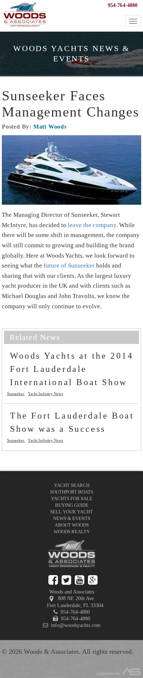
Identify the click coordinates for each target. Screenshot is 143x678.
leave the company (92, 225)
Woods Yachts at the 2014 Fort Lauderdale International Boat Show (71, 369)
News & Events (71, 518)
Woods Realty (72, 531)
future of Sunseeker (69, 265)
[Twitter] (66, 580)
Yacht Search (71, 485)
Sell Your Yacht (71, 511)
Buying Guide (71, 505)
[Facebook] (53, 580)
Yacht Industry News (45, 393)
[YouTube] (79, 580)
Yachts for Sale (71, 498)
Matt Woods (50, 126)
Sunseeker (15, 393)
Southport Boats (71, 492)
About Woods (72, 525)
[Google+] (93, 580)
